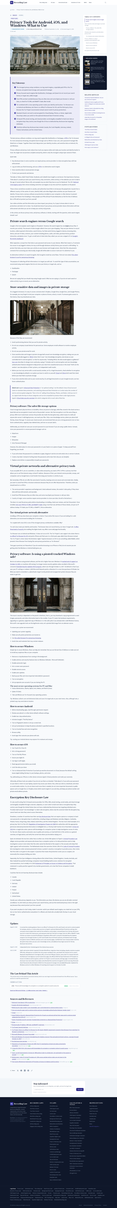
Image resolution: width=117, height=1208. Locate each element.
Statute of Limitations (55, 1129)
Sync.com (15, 362)
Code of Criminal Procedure (71, 846)
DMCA (85, 2)
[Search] (105, 2)
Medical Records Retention (56, 1124)
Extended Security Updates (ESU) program (29, 567)
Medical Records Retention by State (93, 140)
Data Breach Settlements (74, 1195)
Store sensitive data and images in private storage (95, 24)
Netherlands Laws (89, 1197)
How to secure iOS (90, 48)
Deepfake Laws (53, 1177)
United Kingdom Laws (26, 1193)
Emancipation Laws (54, 1144)
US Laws (53, 2)
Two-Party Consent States (91, 129)
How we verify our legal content (65, 35)
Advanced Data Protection (31, 388)
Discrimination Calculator (75, 1146)
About (80, 1205)
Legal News (13, 1188)
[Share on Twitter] (17, 1070)
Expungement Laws (54, 1139)
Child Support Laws (54, 1108)
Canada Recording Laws (35, 1121)
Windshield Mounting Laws (56, 1121)
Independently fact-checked (18, 29)
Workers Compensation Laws (57, 1162)
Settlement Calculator (75, 1118)
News (90, 2)
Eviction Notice (73, 1110)
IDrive (64, 373)
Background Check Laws (55, 1119)
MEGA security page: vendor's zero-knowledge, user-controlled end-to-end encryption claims (37, 1008)
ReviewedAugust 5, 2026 (68, 29)
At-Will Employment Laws (56, 1154)
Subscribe (80, 1089)
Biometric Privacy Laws (15, 1191)
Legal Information (94, 1108)
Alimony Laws (53, 1147)
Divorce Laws (53, 1170)
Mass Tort (71, 1197)
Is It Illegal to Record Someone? (92, 137)
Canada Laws (93, 1119)
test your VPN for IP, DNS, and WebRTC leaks (29, 505)
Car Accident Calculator (75, 1120)
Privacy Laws (14, 18)
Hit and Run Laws (54, 1106)
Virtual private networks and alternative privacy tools (94, 33)
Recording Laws (43, 2)
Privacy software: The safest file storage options (93, 28)
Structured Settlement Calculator (78, 1130)
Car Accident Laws (54, 1157)
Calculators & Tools (75, 2)
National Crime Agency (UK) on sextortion (23, 1002)
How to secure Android (91, 45)
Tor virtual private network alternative (95, 36)
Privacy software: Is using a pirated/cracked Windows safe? (92, 39)
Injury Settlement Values (55, 1180)
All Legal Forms (73, 1173)
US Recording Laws (89, 135)
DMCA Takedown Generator (76, 1163)
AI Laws (49, 1193)
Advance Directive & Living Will (77, 1151)
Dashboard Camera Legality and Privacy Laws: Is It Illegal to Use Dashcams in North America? (95, 104)
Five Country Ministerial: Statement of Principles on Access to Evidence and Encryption (35, 1062)
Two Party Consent (34, 1111)
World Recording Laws (35, 1116)
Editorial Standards (88, 1205)
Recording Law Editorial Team (35, 29)
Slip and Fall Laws (54, 1159)
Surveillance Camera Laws (56, 1116)
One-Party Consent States (91, 132)
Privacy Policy (98, 1205)
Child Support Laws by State (91, 145)
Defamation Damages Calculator (77, 1135)
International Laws (63, 2)
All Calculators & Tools (75, 1170)
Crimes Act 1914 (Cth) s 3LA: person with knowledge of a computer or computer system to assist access (40, 1048)
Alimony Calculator (74, 1113)
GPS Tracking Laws (49, 1197)
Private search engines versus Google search (95, 20)
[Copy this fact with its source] (77, 87)
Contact (105, 1205)
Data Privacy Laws (54, 1134)
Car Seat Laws (53, 1111)
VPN (66, 138)
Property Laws (56, 1193)
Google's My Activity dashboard (20, 1005)
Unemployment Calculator (76, 1143)
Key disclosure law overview (19, 1041)
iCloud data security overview (25, 398)
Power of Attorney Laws (55, 1142)
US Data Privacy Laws (90, 142)
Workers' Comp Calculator (76, 1141)
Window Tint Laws (54, 1167)
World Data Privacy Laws (36, 1119)
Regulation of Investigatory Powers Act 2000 (42, 824)
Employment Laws (14, 1195)
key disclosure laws (45, 817)
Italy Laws (57, 1197)
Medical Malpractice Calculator (77, 1138)
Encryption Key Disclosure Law (92, 50)
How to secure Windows (91, 43)
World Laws (92, 1121)
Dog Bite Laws (101, 1195)
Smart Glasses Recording (36, 1114)
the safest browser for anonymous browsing (28, 638)
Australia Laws (93, 1116)
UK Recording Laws (34, 1124)
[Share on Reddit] (28, 1070)
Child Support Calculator (75, 1115)
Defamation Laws (29, 1188)
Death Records (84, 1195)
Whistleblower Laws (54, 1131)
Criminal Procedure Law (70, 839)
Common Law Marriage (55, 1152)
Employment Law (39, 1197)
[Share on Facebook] (21, 1070)
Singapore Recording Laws (36, 1126)
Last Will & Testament (75, 1148)
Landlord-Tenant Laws (55, 1172)
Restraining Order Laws (55, 1175)
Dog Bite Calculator (74, 1123)
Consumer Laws (69, 1188)
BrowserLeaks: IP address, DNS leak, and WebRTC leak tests (28, 1025)
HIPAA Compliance (54, 1126)
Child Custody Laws (54, 1164)
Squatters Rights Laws (55, 1136)
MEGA (31, 357)
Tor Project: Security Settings (20, 1027)
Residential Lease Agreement (77, 1161)
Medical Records (79, 1197)
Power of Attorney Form (75, 1153)
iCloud (57, 373)
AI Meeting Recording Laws (59, 1195)
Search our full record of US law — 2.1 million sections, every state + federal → (29, 990)
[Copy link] (31, 1070)
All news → (87, 87)
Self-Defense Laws (54, 1149)
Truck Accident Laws (47, 1195)
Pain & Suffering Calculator (76, 1133)
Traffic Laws (88, 1191)
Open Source (98, 1197)
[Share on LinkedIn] (24, 1070)
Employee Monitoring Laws (27, 1197)
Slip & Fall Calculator (74, 1125)
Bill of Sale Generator (75, 1107)
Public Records (93, 1114)
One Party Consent (34, 1108)
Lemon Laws (53, 1114)
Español (21, 15)
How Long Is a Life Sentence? (91, 147)
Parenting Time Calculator (76, 1128)
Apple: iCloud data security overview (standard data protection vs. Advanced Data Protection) (37, 1020)
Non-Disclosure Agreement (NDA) (77, 1156)
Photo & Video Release (75, 1158)
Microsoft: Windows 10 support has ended (23, 1034)
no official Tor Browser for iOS (19, 536)
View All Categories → (95, 1126)
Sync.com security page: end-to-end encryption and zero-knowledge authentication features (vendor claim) (41, 1010)
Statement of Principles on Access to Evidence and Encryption (53, 863)
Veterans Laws (36, 1191)
